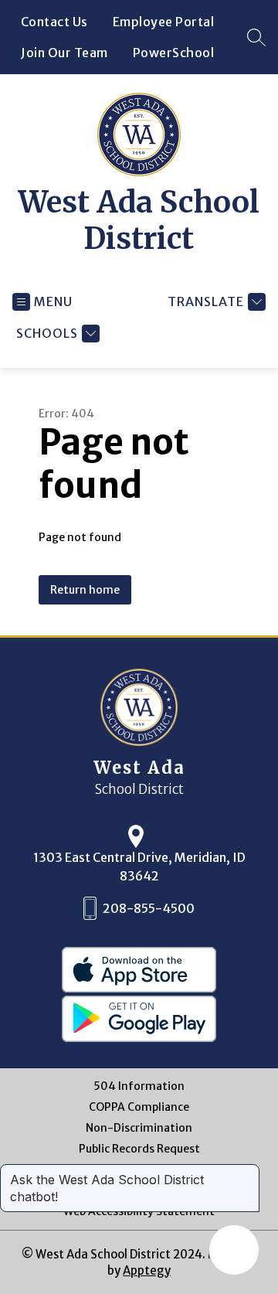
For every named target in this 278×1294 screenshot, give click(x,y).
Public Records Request (139, 1149)
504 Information (139, 1086)
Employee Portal (164, 21)
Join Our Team (64, 52)
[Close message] (247, 1172)
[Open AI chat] (234, 1250)
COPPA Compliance (139, 1107)
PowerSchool (174, 52)
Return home (85, 590)
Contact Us (54, 21)
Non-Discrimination (139, 1128)
